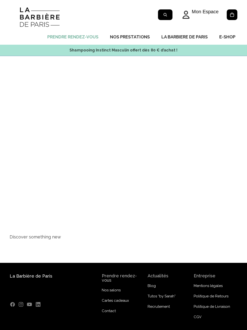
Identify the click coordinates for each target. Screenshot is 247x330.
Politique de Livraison (212, 306)
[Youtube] (29, 304)
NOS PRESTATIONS (130, 36)
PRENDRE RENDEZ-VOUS (72, 36)
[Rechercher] (165, 14)
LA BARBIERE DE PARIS (184, 36)
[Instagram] (21, 304)
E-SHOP (227, 36)
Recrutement (159, 306)
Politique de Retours (211, 296)
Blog (152, 286)
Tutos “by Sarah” (162, 296)
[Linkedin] (38, 304)
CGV (197, 317)
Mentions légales (208, 286)
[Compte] (199, 14)
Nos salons (111, 290)
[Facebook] (12, 304)
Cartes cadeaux (115, 300)
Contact (109, 311)
